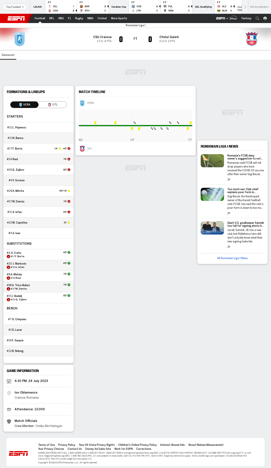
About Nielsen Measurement (206, 444)
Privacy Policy (66, 444)
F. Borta (17, 148)
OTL (89, 148)
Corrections (143, 448)
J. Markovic (19, 263)
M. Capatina (19, 222)
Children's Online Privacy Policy (137, 444)
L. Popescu (19, 127)
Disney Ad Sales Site (98, 448)
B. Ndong (18, 351)
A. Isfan (17, 212)
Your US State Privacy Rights (97, 444)
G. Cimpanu (19, 319)
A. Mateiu (16, 274)
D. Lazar (17, 329)
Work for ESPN (123, 448)
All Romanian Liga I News (232, 258)
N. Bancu (17, 138)
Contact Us (75, 448)
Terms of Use (46, 444)
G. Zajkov (18, 169)
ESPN (16, 18)
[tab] (24, 105)
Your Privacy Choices (51, 448)
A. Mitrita (18, 190)
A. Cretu (16, 252)
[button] (257, 18)
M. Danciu (18, 201)
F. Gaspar (18, 340)
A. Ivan (16, 233)
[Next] (245, 7)
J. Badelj (17, 296)
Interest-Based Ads (172, 444)
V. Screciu (18, 180)
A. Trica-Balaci (21, 285)
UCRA (90, 103)
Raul (15, 159)
